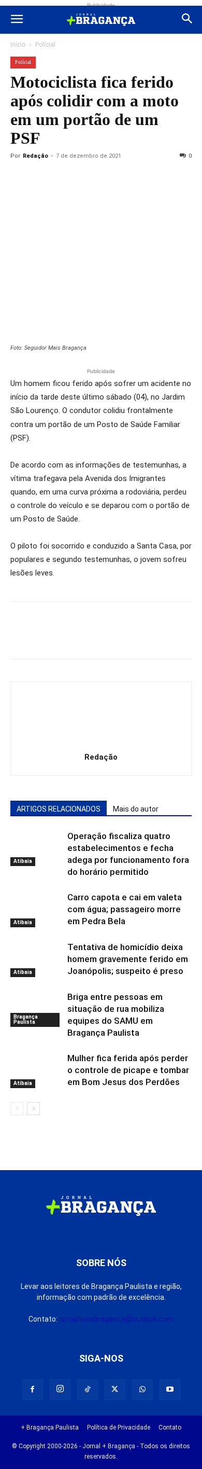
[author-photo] (101, 742)
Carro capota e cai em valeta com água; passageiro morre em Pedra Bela (124, 909)
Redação (35, 156)
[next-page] (33, 1108)
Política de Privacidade (118, 1427)
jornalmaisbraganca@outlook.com (116, 1319)
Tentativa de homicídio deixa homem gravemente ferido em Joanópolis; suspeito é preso (127, 959)
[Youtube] (170, 1389)
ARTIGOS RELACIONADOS (58, 809)
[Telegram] (163, 179)
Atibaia (22, 861)
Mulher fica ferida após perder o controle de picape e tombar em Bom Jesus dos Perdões (128, 1070)
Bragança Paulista (25, 1019)
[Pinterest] (92, 179)
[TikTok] (87, 1389)
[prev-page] (16, 1108)
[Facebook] (44, 179)
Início (17, 44)
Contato (169, 1427)
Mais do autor (135, 809)
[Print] (139, 179)
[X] (68, 179)
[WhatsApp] (116, 179)
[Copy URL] (20, 179)
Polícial (45, 44)
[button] (16, 20)
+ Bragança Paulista (50, 1427)
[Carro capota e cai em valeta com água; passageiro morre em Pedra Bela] (36, 909)
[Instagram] (60, 1389)
